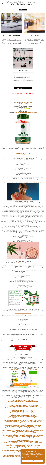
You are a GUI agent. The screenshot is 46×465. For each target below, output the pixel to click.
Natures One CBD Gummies (22, 175)
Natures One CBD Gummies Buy (20, 262)
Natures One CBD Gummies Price (16, 356)
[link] (22, 4)
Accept (32, 460)
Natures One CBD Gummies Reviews (8, 145)
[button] (2, 3)
